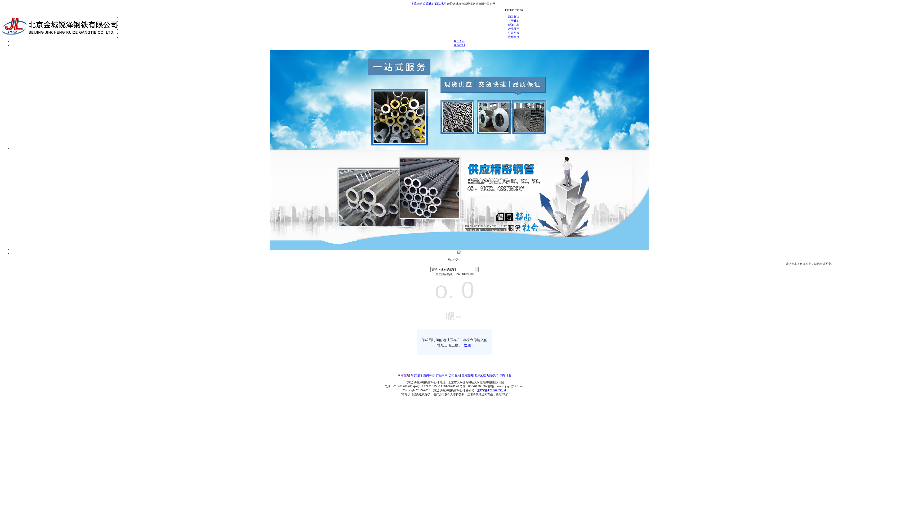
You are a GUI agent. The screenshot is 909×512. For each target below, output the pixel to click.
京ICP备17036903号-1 (491, 390)
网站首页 (513, 16)
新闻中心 (513, 25)
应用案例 (513, 37)
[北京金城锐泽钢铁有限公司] (61, 35)
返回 (467, 345)
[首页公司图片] (459, 253)
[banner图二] (459, 249)
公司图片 (513, 33)
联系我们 (428, 3)
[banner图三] (459, 148)
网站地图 (440, 3)
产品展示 (513, 29)
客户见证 (459, 41)
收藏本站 (416, 3)
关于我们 (513, 21)
